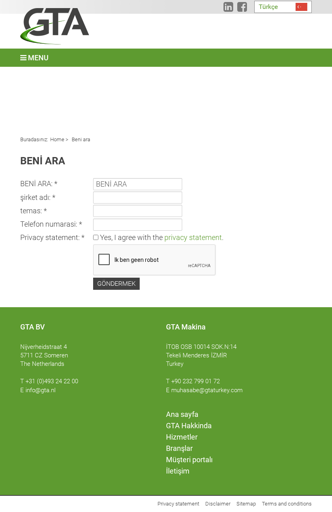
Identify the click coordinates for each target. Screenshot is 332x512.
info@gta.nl (40, 390)
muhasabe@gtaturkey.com (207, 390)
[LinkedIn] (228, 8)
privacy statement (193, 237)
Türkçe (268, 7)
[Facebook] (242, 8)
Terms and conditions (287, 504)
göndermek (116, 283)
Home (57, 139)
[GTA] (54, 26)
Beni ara (80, 139)
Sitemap (246, 504)
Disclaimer (217, 504)
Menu (37, 57)
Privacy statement (178, 504)
